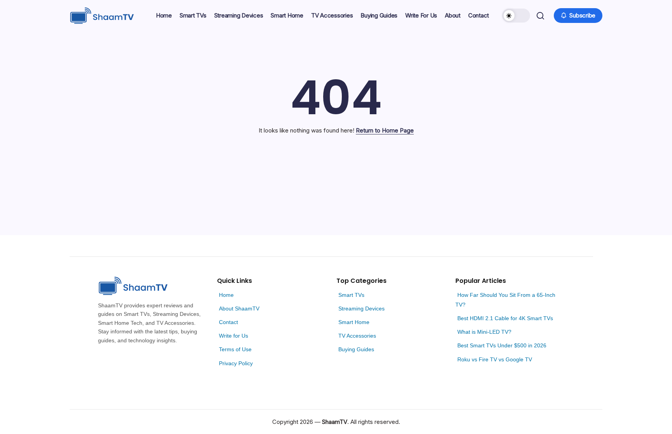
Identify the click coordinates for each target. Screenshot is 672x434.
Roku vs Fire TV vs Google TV (494, 359)
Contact (228, 322)
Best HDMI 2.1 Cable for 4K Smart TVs (505, 318)
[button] (516, 16)
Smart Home (353, 322)
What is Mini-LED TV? (484, 332)
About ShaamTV (239, 308)
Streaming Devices (361, 308)
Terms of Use (235, 349)
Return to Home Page (385, 130)
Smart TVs (351, 295)
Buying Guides (356, 349)
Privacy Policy (236, 363)
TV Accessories (357, 336)
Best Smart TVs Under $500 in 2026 (501, 345)
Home (226, 295)
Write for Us (233, 336)
